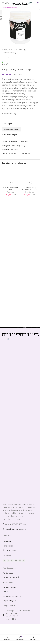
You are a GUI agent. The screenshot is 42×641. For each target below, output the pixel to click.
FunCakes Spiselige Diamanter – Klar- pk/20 (29, 332)
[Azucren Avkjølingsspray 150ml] (11, 248)
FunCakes (29, 336)
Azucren (10, 336)
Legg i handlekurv (11, 129)
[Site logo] (22, 3)
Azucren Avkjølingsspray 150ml (10, 332)
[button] (10, 327)
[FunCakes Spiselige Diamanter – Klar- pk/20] (30, 248)
